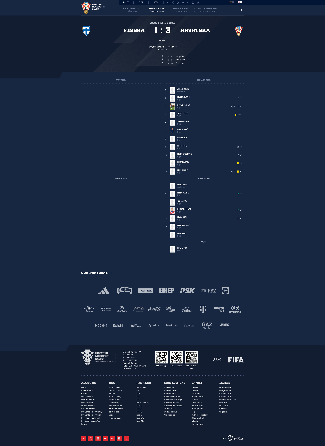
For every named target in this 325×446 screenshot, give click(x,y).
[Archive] (240, 10)
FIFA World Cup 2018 (226, 394)
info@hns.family (133, 363)
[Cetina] (187, 309)
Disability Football (197, 406)
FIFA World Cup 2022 (226, 397)
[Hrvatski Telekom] (203, 309)
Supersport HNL (169, 388)
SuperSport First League (172, 397)
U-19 (138, 394)
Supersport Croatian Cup (172, 391)
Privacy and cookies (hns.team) (91, 415)
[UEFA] (218, 360)
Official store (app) (198, 418)
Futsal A (139, 415)
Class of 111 (196, 388)
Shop (141, 2)
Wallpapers (223, 412)
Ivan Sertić (181, 234)
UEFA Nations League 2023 (228, 400)
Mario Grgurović (184, 154)
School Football (197, 403)
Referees (112, 394)
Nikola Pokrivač (184, 209)
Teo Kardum (182, 201)
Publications (223, 409)
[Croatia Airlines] (138, 309)
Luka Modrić (182, 130)
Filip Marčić (182, 138)
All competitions (169, 415)
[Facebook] (167, 2)
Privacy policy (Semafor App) (90, 421)
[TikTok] (198, 2)
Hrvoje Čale (182, 105)
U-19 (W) (139, 406)
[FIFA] (236, 360)
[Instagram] (177, 2)
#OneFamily (196, 394)
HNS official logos (114, 418)
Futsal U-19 (140, 421)
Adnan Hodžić (183, 89)
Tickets (126, 2)
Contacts (84, 424)
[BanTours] (171, 325)
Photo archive (223, 403)
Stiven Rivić (182, 146)
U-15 (138, 400)
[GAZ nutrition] (207, 325)
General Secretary (87, 397)
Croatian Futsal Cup (170, 412)
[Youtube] (182, 2)
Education (195, 391)
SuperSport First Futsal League (174, 406)
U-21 (138, 391)
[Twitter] (172, 2)
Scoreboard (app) (197, 424)
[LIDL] (225, 290)
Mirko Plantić (183, 193)
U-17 (138, 397)
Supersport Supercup (171, 394)
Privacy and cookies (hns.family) (91, 412)
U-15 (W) (139, 412)
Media (156, 2)
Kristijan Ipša (183, 162)
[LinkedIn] (193, 2)
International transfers (116, 409)
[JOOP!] (100, 325)
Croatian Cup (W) (169, 409)
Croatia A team (141, 388)
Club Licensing (114, 403)
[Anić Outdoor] (136, 325)
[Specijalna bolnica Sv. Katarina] (189, 325)
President (84, 394)
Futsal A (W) (140, 418)
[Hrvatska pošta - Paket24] (106, 309)
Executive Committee (88, 400)
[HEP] (166, 290)
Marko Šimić (182, 185)
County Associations (115, 391)
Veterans (195, 400)
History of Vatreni (225, 391)
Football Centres (114, 388)
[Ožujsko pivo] (124, 290)
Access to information (88, 406)
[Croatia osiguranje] (122, 309)
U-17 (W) (139, 409)
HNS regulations (114, 400)
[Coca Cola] (154, 309)
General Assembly (87, 403)
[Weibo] (187, 2)
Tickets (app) (196, 421)
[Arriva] (153, 325)
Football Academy (115, 397)
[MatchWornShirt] (225, 325)
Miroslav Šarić (183, 225)
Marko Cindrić (183, 97)
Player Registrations (115, 406)
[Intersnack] (170, 309)
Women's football (198, 397)
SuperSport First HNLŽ (171, 403)
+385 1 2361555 (131, 360)
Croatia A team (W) (142, 403)
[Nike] (103, 290)
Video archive (224, 406)
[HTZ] (89, 309)
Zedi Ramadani (183, 122)
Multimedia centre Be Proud (201, 415)
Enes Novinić (182, 170)
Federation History (225, 388)
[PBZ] (208, 290)
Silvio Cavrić (182, 114)
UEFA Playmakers (197, 409)
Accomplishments (87, 391)
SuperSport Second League (173, 400)
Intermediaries (114, 412)
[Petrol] (145, 290)
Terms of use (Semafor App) (90, 418)
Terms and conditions (88, 409)
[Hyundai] (236, 309)
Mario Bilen (182, 217)
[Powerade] (219, 309)
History (83, 388)
